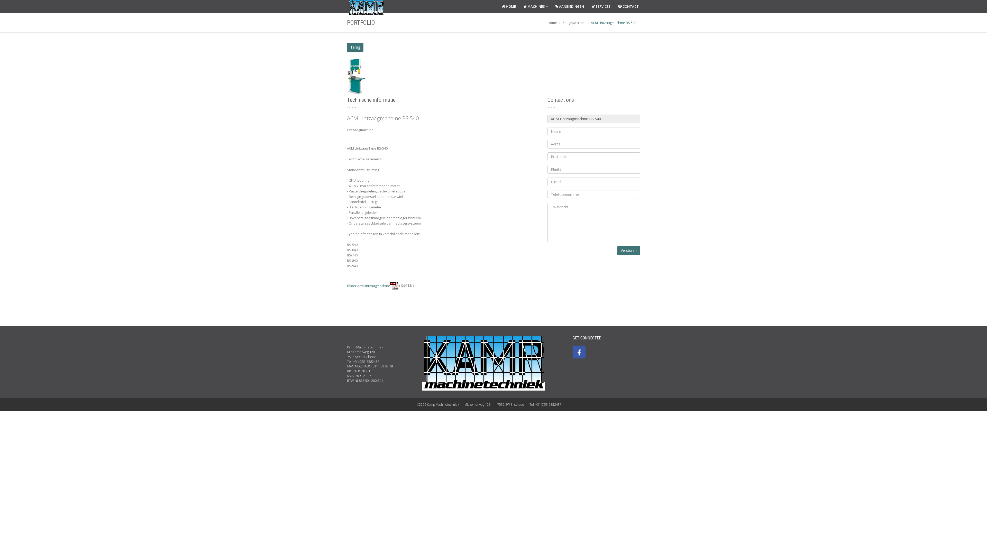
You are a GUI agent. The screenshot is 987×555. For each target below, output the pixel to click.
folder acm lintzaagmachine (368, 285)
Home (552, 22)
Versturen (629, 250)
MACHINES (536, 6)
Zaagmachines (574, 22)
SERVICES (602, 6)
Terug (355, 47)
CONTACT (630, 6)
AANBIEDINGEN (571, 6)
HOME (510, 6)
